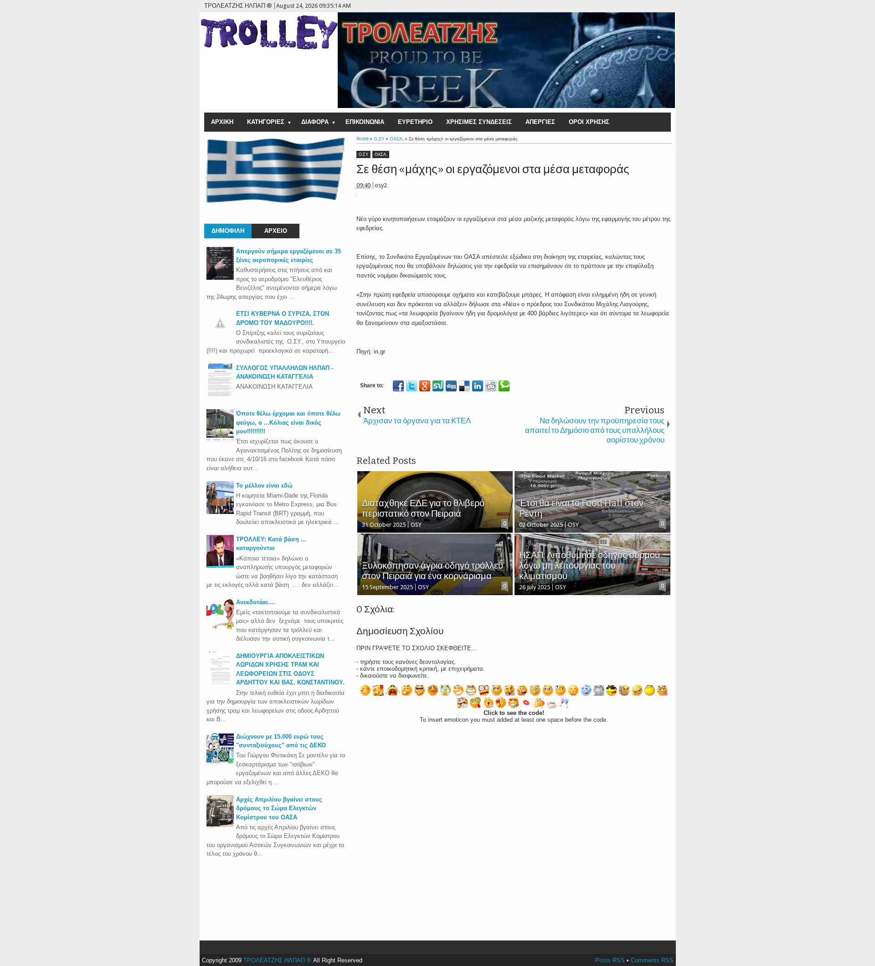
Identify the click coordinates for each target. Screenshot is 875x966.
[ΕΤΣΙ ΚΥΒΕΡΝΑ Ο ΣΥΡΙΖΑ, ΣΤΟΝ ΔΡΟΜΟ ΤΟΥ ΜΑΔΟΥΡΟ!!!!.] (220, 334)
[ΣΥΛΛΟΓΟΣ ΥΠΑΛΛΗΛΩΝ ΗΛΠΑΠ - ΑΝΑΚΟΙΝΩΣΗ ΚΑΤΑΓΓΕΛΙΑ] (220, 394)
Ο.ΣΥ (363, 154)
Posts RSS (610, 960)
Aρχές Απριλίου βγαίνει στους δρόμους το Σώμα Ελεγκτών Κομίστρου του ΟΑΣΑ (279, 808)
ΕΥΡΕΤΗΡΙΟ (415, 121)
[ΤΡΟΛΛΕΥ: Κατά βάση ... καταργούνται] (220, 565)
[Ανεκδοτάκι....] (220, 628)
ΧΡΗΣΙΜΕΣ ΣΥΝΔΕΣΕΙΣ (479, 121)
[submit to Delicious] (464, 385)
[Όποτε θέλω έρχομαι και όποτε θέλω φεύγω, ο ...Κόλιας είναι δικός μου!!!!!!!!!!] (220, 440)
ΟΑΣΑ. (381, 154)
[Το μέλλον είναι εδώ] (220, 512)
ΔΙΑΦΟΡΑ (315, 121)
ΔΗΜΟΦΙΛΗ (227, 230)
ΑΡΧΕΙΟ (275, 230)
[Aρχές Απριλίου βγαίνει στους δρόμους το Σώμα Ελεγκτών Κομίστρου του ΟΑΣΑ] (220, 825)
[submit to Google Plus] (424, 385)
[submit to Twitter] (411, 385)
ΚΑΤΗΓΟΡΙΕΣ (265, 121)
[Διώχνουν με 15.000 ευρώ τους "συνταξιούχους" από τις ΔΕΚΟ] (220, 763)
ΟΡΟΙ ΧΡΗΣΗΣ (589, 121)
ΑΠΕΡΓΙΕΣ (540, 121)
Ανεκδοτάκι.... (255, 602)
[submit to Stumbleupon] (437, 385)
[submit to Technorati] (504, 385)
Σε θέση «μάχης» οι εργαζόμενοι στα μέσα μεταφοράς (492, 169)
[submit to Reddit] (490, 385)
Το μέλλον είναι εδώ (264, 485)
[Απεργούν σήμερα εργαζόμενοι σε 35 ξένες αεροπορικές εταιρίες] (220, 277)
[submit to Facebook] (398, 385)
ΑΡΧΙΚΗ (222, 121)
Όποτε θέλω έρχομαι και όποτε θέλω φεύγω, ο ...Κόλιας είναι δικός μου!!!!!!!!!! (288, 422)
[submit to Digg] (451, 385)
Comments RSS (652, 960)
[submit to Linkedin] (477, 385)
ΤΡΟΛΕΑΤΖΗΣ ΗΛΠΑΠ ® (277, 960)
